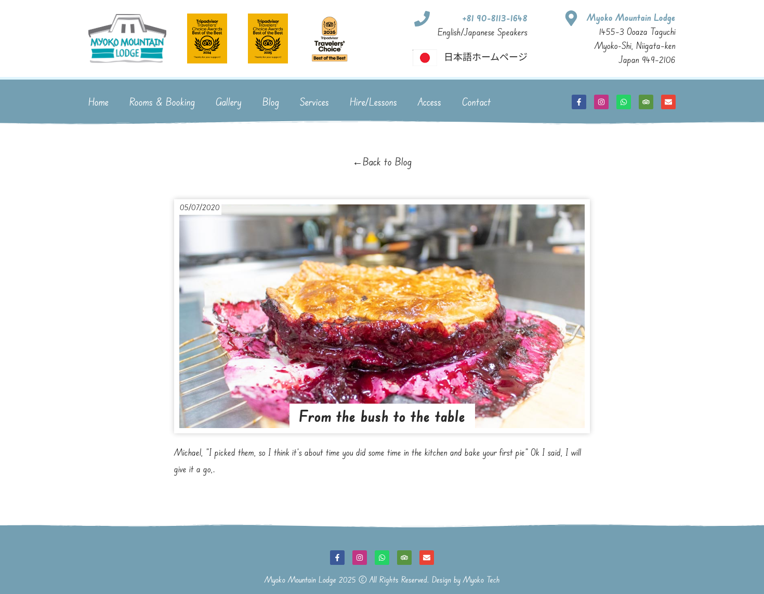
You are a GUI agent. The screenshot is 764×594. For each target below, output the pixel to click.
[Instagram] (601, 102)
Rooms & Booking (162, 101)
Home (98, 101)
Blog (270, 101)
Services (314, 101)
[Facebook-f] (579, 102)
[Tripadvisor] (646, 102)
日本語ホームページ (486, 56)
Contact (476, 101)
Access (429, 101)
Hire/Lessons (373, 101)
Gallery (229, 101)
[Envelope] (668, 102)
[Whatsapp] (623, 102)
